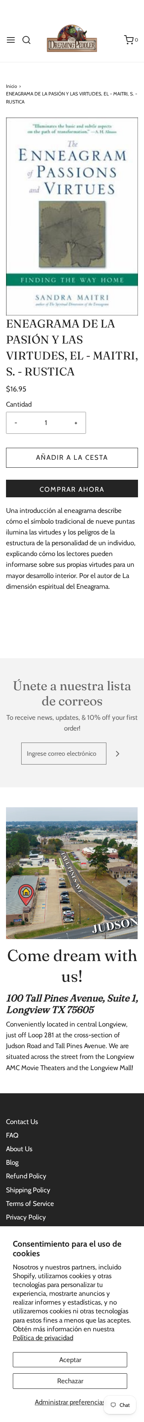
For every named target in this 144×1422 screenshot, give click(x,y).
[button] (72, 216)
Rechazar (70, 1381)
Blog (12, 1162)
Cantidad (19, 404)
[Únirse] (117, 754)
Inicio (11, 86)
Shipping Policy (28, 1190)
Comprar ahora (72, 489)
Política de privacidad (43, 1338)
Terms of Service (30, 1204)
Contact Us (22, 1122)
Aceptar (70, 1360)
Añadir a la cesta (72, 457)
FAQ (12, 1135)
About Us (19, 1149)
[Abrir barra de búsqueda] (29, 40)
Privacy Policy (26, 1217)
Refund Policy (26, 1176)
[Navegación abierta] (11, 40)
